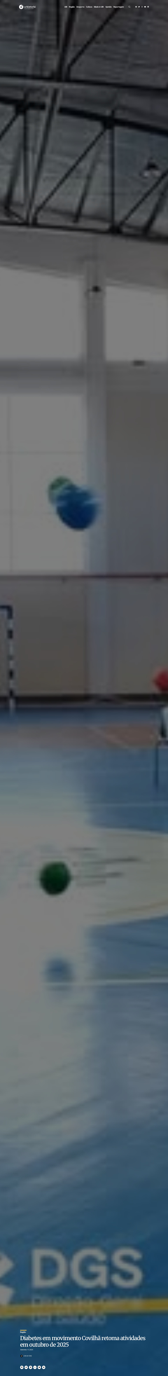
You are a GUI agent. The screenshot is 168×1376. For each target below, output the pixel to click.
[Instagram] (142, 6)
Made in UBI (99, 7)
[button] (21, 1367)
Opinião (108, 7)
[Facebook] (136, 6)
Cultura (89, 7)
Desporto (80, 7)
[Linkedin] (148, 6)
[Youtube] (145, 6)
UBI (65, 7)
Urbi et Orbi (27, 1356)
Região (72, 7)
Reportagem (118, 7)
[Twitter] (139, 6)
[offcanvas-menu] (129, 7)
